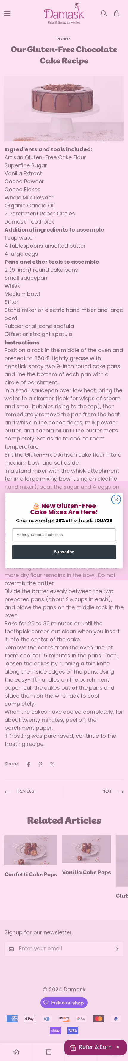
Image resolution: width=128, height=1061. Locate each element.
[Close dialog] (116, 499)
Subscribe (64, 552)
